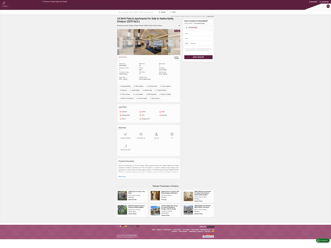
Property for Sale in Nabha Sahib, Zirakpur (195, 16)
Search (163, 12)
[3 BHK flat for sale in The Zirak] (122, 195)
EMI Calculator (183, 231)
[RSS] (213, 231)
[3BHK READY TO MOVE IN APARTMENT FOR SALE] (188, 210)
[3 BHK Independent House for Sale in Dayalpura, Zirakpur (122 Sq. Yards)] (155, 210)
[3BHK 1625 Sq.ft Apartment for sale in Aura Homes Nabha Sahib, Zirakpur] (188, 196)
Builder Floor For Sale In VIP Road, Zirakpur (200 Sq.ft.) (170, 192)
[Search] (328, 6)
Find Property (85, 6)
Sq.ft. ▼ (165, 74)
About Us (52, 6)
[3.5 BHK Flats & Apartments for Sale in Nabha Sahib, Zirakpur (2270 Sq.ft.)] (148, 54)
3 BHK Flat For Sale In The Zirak (136, 192)
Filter (174, 12)
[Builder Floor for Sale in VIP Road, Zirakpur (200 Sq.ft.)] (155, 195)
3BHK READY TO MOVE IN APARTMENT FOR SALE (202, 206)
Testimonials (192, 231)
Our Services (62, 6)
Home (45, 6)
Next (178, 42)
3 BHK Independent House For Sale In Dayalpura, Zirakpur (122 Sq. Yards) (169, 207)
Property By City (97, 6)
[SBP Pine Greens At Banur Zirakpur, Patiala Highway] (122, 210)
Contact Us (108, 6)
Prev (119, 42)
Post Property (195, 229)
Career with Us (177, 229)
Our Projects (73, 6)
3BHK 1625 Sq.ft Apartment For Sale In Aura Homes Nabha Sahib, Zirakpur (202, 193)
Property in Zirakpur (179, 16)
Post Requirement (205, 229)
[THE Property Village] (6, 5)
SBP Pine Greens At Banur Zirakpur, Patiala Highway (136, 206)
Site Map (207, 231)
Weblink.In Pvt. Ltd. (133, 237)
